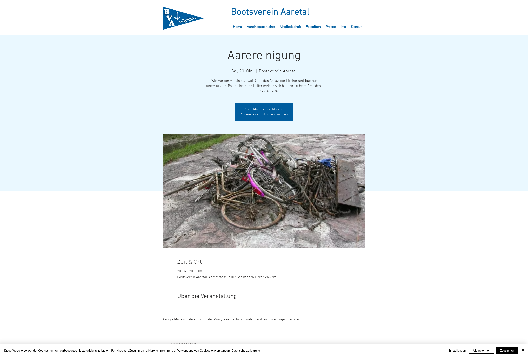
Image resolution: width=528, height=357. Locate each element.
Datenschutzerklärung (245, 350)
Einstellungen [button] (457, 350)
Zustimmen (507, 350)
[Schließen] (523, 350)
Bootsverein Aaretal (270, 12)
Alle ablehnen (481, 350)
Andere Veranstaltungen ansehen (264, 115)
